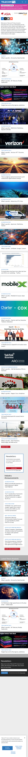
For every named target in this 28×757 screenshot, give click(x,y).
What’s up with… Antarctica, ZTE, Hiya (12, 201)
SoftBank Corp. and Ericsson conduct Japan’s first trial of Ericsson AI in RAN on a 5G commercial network (13, 508)
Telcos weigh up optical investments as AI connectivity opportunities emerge (13, 177)
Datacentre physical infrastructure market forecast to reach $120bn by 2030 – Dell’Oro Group (13, 520)
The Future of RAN (6, 246)
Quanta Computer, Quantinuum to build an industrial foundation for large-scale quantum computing (14, 532)
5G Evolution (4, 269)
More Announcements (11, 548)
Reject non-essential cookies (18, 747)
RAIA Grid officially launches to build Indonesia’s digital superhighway (13, 485)
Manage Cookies (13, 752)
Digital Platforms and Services (9, 367)
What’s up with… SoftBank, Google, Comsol (13, 248)
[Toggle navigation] (25, 2)
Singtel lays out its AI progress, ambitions (13, 105)
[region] (13, 746)
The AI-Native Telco (6, 78)
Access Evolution (5, 126)
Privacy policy (18, 470)
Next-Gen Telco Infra (10, 515)
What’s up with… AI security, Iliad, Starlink (13, 58)
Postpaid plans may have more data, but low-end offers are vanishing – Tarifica (13, 272)
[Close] (24, 737)
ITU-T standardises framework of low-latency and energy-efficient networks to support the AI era (13, 496)
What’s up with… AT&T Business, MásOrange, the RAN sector (10, 441)
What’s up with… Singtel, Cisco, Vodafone (13, 393)
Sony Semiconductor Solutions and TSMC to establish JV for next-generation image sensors (13, 542)
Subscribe (14, 468)
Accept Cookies (7, 748)
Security (3, 56)
